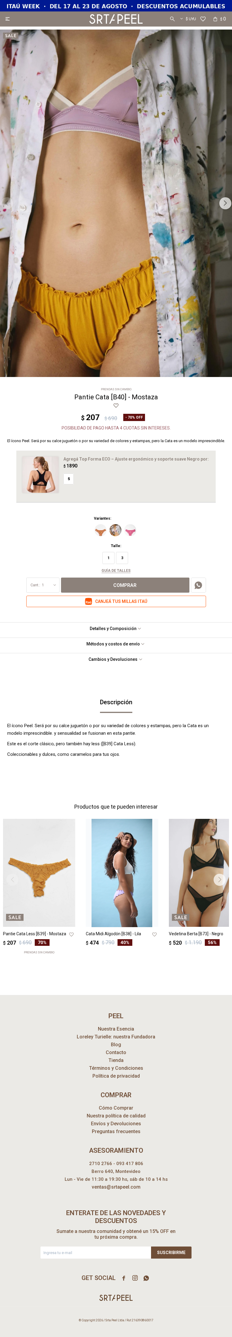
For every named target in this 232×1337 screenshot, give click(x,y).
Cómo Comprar (116, 1108)
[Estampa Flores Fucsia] (130, 530)
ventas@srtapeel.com (116, 1187)
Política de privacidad (116, 1076)
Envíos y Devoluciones (116, 1123)
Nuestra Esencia (116, 1029)
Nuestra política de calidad (116, 1116)
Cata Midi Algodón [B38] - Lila (113, 933)
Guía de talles (116, 571)
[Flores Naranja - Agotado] (100, 530)
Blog (116, 1044)
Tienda (116, 1060)
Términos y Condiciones (116, 1068)
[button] (172, 19)
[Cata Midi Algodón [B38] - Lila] (122, 873)
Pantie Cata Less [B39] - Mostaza (34, 933)
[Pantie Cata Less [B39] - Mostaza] (39, 873)
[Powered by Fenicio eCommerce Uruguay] (217, 1329)
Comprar (125, 585)
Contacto (116, 1052)
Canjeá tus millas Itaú (121, 601)
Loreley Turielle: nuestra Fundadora (116, 1037)
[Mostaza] (115, 530)
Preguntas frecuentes (116, 1131)
